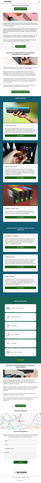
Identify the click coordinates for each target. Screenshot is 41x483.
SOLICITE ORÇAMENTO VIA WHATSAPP (20, 91)
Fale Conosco (20, 135)
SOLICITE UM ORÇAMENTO (20, 8)
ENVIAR (20, 462)
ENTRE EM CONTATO (20, 46)
